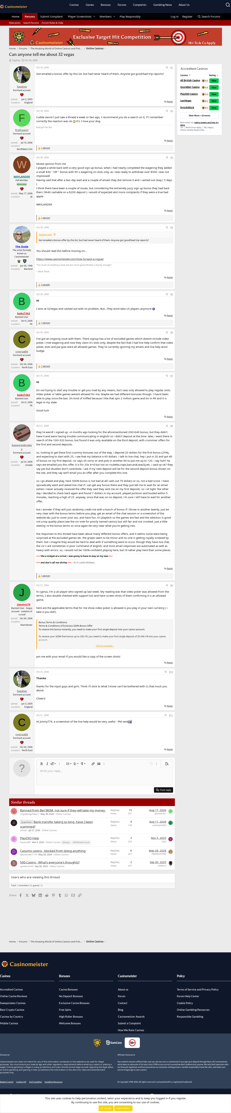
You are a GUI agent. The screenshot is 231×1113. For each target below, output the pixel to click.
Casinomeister (127, 976)
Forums (122, 4)
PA (31, 324)
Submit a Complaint (129, 1023)
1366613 (161, 865)
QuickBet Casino (190, 87)
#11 (171, 715)
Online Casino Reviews (13, 996)
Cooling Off (21, 1082)
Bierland (28, 268)
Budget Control (6, 1082)
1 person (45, 147)
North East (27, 367)
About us (123, 989)
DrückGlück (187, 107)
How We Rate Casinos (131, 1030)
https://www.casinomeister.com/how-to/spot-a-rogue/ (70, 259)
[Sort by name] (190, 75)
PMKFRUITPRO (159, 854)
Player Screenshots (79, 16)
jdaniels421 (160, 813)
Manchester (26, 624)
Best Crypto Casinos (12, 1009)
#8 (171, 425)
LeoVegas (185, 100)
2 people (45, 284)
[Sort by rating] (217, 75)
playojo (66, 842)
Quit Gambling (35, 1082)
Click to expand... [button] (105, 645)
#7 (171, 375)
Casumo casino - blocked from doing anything (53, 851)
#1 (171, 67)
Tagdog (16, 60)
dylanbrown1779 (28, 854)
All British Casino (190, 80)
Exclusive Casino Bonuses (74, 1003)
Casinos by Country (11, 1016)
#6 (171, 332)
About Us (184, 4)
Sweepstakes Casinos (13, 1003)
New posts (14, 22)
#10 (171, 671)
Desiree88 (25, 842)
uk (31, 196)
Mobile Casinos (9, 1023)
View (214, 80)
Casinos (74, 4)
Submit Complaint (51, 16)
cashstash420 (159, 825)
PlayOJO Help (29, 838)
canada (28, 465)
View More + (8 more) (199, 115)
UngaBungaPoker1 (29, 814)
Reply (170, 101)
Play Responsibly (130, 16)
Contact (122, 1003)
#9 (171, 585)
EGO (164, 841)
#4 (171, 227)
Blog (120, 1009)
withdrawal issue (81, 842)
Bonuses (106, 4)
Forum (121, 996)
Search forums (31, 22)
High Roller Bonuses (71, 1016)
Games (90, 4)
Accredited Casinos (11, 989)
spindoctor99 (26, 866)
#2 (171, 110)
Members (106, 16)
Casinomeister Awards (131, 1016)
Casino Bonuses (68, 989)
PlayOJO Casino (189, 94)
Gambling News (162, 4)
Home (15, 16)
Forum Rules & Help (52, 22)
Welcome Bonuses (70, 1023)
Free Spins (65, 1009)
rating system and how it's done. (199, 123)
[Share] (166, 67)
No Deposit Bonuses (71, 996)
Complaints (140, 4)
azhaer (23, 830)
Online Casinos (63, 814)
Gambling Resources (53, 1082)
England (28, 102)
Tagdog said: (45, 234)
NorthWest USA (24, 149)
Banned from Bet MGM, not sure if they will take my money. (63, 810)
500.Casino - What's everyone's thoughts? (50, 862)
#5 (171, 294)
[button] (94, 16)
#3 (171, 157)
